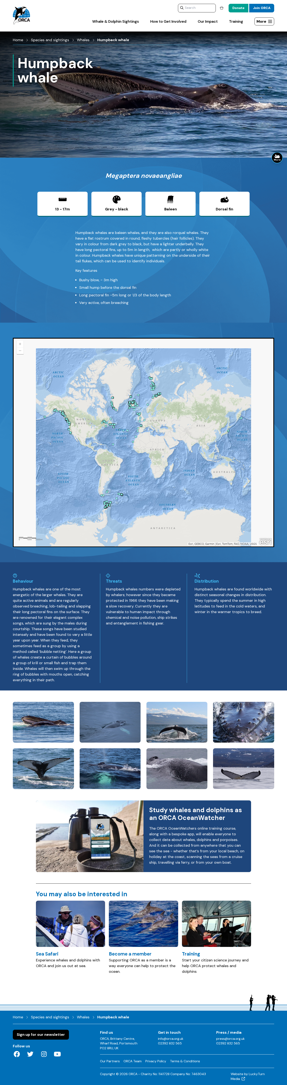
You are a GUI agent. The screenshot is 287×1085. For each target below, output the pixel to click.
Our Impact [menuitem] (208, 21)
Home (18, 39)
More (277, 159)
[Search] (182, 8)
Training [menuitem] (236, 21)
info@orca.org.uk (170, 1038)
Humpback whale (113, 39)
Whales (83, 39)
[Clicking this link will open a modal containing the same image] (43, 722)
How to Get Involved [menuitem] (168, 21)
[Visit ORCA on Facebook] (17, 1054)
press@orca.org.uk (230, 1038)
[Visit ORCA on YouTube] (58, 1054)
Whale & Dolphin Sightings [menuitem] (115, 21)
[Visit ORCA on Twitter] (30, 1054)
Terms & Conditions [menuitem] (185, 1061)
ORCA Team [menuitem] (133, 1061)
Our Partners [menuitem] (110, 1061)
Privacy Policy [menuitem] (155, 1061)
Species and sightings (50, 39)
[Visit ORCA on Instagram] (44, 1054)
